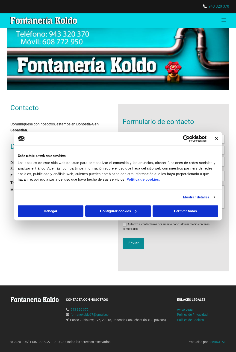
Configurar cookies (115, 211)
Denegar (50, 211)
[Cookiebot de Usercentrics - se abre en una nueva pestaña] (186, 138)
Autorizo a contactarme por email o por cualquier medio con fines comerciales (166, 226)
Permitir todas (185, 211)
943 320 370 (219, 6)
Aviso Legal (185, 309)
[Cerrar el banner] (216, 138)
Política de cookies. (143, 179)
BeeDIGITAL (217, 342)
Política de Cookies (190, 320)
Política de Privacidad (192, 314)
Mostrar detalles (196, 197)
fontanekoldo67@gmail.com (91, 314)
